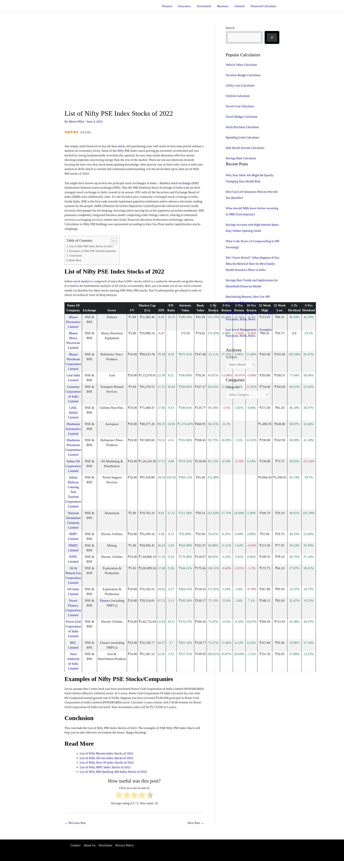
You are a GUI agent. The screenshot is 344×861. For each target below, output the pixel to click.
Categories (232, 387)
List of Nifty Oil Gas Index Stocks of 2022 (106, 758)
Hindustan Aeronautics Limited (73, 428)
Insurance (184, 6)
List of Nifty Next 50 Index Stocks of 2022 (107, 762)
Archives (231, 357)
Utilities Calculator (238, 96)
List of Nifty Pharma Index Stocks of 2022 (106, 753)
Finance (167, 6)
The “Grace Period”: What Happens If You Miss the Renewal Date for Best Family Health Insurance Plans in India (252, 264)
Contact (75, 845)
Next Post (196, 823)
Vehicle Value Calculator (241, 64)
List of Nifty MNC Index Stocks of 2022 (105, 767)
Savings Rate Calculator (241, 158)
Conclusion (75, 255)
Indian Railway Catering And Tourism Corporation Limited (73, 492)
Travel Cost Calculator (240, 106)
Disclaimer (105, 845)
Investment (204, 6)
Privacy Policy (124, 845)
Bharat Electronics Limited (73, 321)
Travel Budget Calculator (242, 116)
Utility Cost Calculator (240, 85)
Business (222, 6)
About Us (89, 845)
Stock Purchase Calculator (242, 127)
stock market (81, 281)
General (240, 6)
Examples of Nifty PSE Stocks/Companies (92, 250)
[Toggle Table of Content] (112, 241)
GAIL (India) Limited (73, 412)
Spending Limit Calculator (242, 137)
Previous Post (75, 823)
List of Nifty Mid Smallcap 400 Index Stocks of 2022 (113, 771)
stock (121, 146)
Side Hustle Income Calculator (245, 148)
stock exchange (181, 183)
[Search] (272, 37)
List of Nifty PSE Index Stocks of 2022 (91, 246)
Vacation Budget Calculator (243, 75)
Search (230, 28)
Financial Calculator (263, 6)
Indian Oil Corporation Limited (73, 466)
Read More (75, 260)
